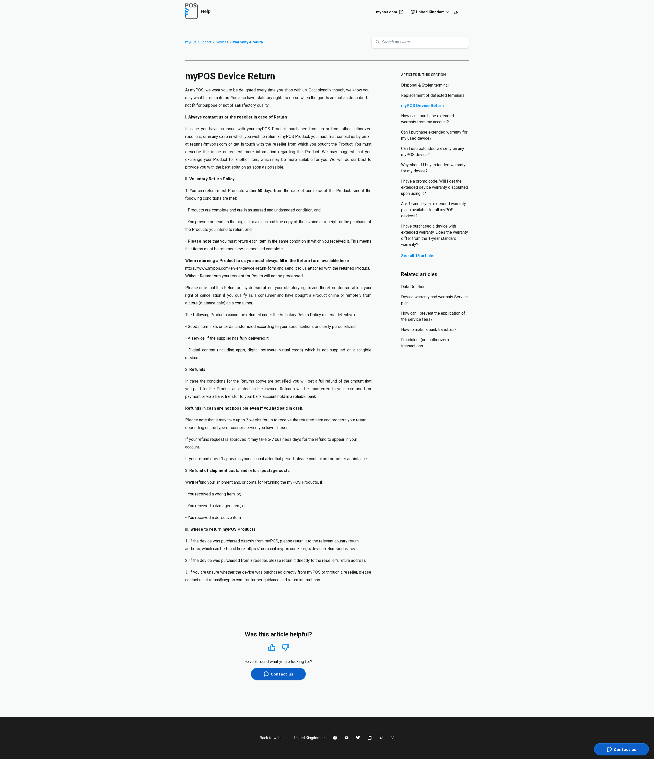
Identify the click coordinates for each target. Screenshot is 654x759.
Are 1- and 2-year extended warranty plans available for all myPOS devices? (433, 209)
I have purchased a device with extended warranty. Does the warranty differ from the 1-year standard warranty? (434, 235)
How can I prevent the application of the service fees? (433, 316)
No (285, 647)
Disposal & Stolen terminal (425, 85)
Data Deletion (413, 286)
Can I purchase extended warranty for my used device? (434, 135)
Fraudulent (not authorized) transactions (425, 342)
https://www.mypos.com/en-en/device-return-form (230, 268)
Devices (222, 42)
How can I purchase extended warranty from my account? (427, 118)
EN (456, 12)
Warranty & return (248, 42)
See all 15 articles (418, 255)
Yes (271, 647)
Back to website (273, 738)
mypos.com (386, 12)
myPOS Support (198, 42)
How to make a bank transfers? (429, 329)
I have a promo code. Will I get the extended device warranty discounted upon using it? (434, 187)
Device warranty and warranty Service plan (434, 299)
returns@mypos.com (208, 144)
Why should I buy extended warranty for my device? (433, 167)
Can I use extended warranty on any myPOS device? (432, 151)
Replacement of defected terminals (432, 95)
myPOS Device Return (422, 105)
